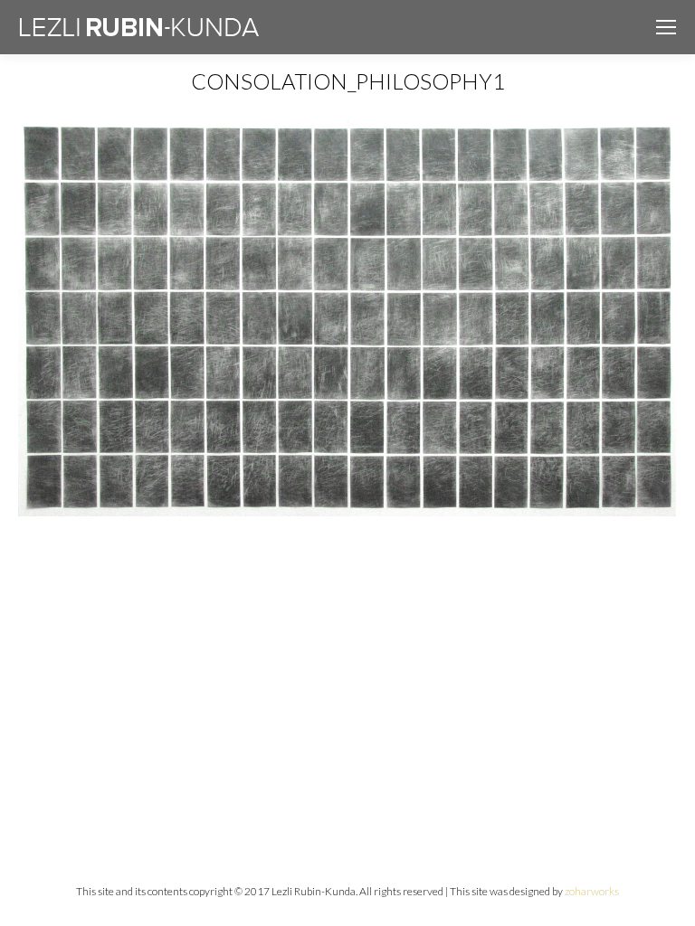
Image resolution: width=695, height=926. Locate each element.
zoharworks (592, 891)
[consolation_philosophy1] (347, 317)
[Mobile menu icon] (666, 27)
